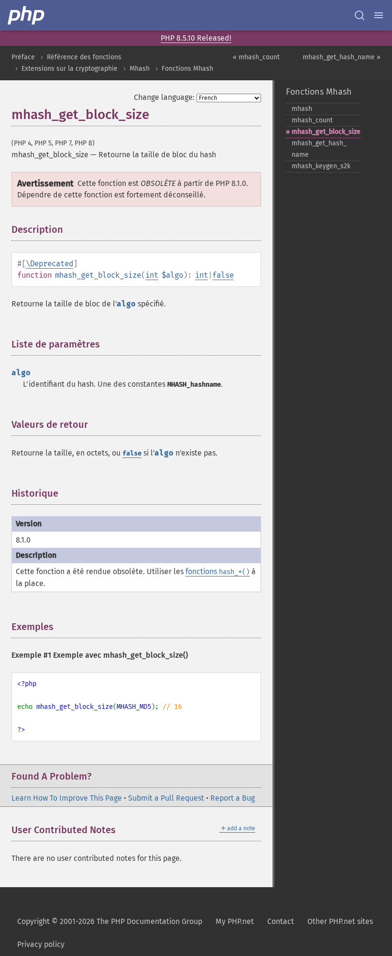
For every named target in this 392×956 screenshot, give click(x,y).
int (151, 275)
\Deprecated (49, 263)
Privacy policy (41, 944)
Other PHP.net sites (340, 921)
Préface (23, 57)
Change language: (164, 97)
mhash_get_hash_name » (342, 57)
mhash (302, 109)
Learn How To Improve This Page (66, 798)
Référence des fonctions (84, 57)
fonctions (217, 571)
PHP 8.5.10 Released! (196, 38)
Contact (280, 921)
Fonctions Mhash (187, 69)
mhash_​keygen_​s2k (321, 166)
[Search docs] (359, 15)
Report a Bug (232, 798)
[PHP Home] (27, 15)
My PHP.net (235, 921)
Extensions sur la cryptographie (70, 69)
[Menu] (378, 15)
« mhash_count (256, 57)
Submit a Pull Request (166, 798)
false (223, 275)
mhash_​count (312, 120)
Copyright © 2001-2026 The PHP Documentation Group (109, 921)
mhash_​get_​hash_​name (319, 149)
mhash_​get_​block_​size (326, 132)
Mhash (140, 69)
